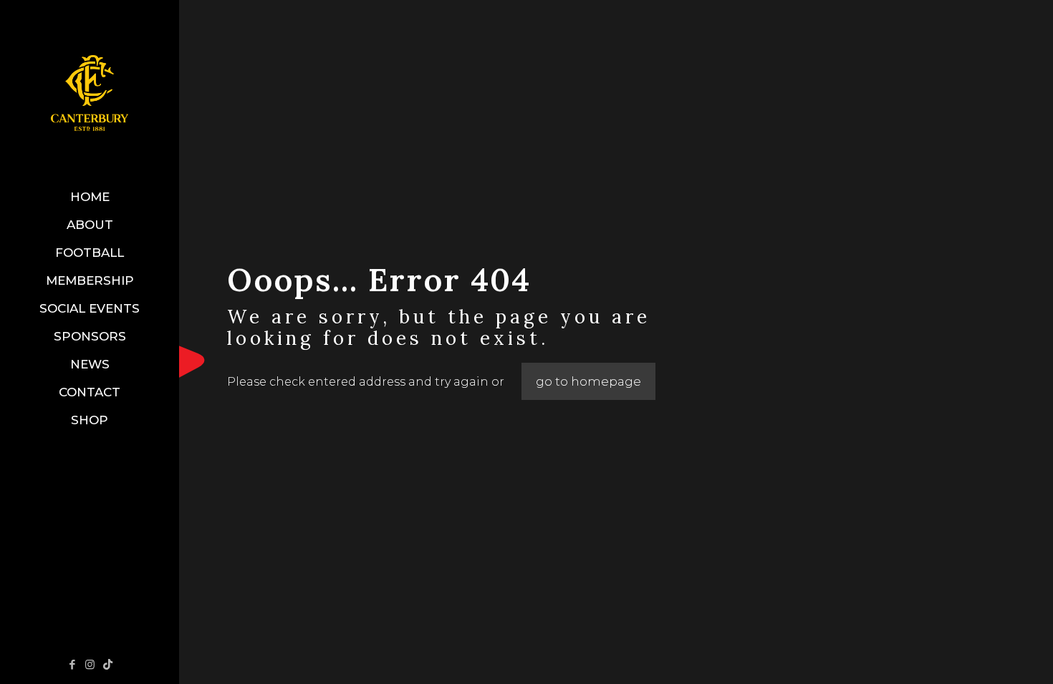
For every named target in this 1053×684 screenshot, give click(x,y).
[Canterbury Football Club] (89, 91)
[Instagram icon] (90, 664)
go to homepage (588, 381)
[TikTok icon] (107, 664)
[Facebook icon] (72, 664)
